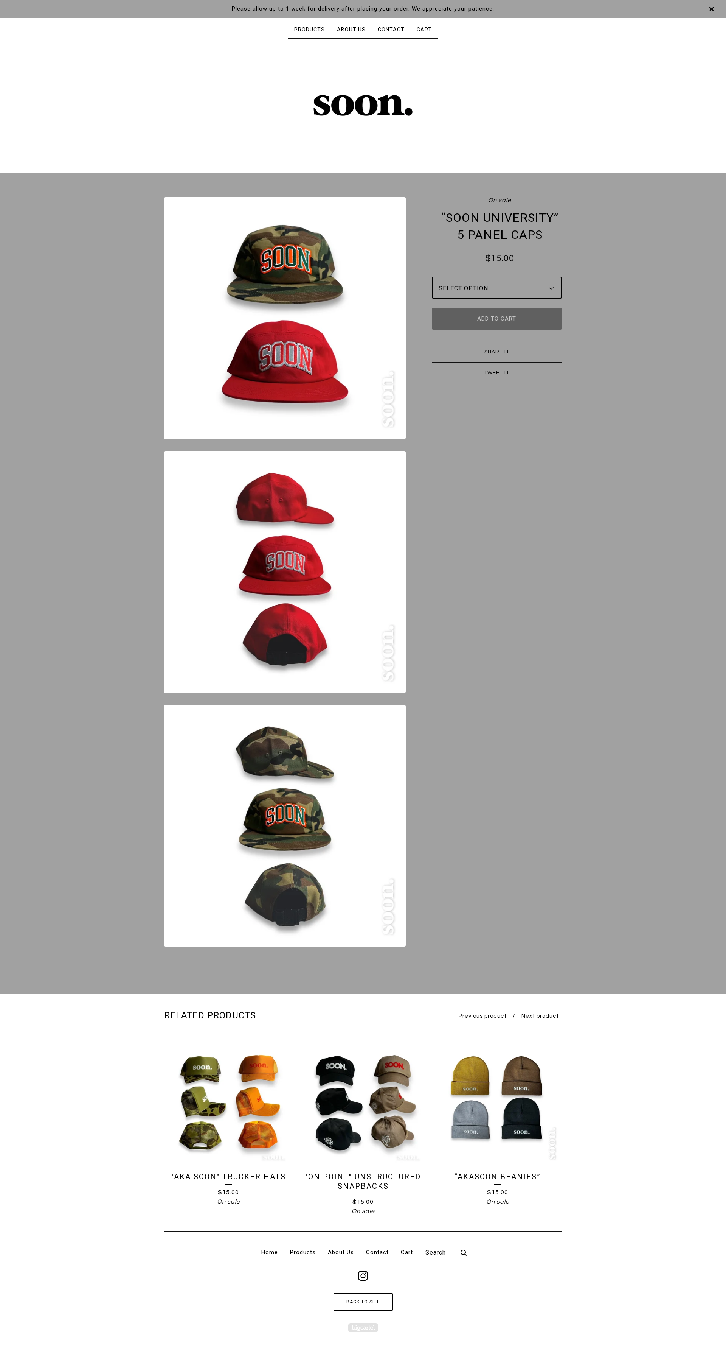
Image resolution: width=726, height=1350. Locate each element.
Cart (424, 29)
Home (269, 1252)
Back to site (363, 1302)
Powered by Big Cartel (363, 1327)
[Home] (363, 105)
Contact (391, 29)
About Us (351, 29)
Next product (540, 1016)
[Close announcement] (711, 9)
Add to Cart (496, 318)
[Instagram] (363, 1276)
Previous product (483, 1016)
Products (309, 29)
